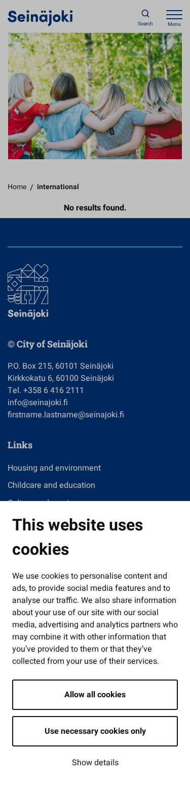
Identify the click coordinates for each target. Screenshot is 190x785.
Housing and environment (54, 468)
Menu (174, 24)
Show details (95, 763)
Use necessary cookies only (95, 731)
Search (145, 23)
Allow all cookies (95, 695)
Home (17, 187)
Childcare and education (51, 485)
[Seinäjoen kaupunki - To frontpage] (40, 18)
